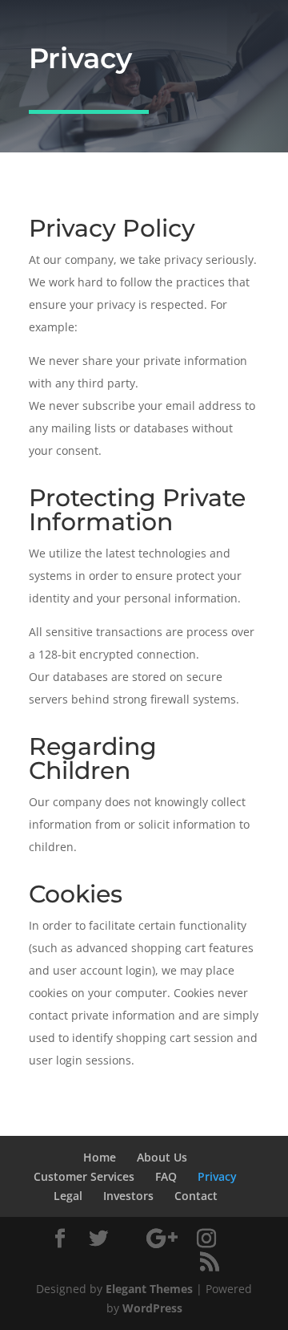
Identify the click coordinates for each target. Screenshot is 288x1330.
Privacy (217, 1176)
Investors (128, 1195)
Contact (196, 1195)
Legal (68, 1195)
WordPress (152, 1308)
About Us (162, 1157)
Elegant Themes (149, 1288)
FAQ (166, 1176)
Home (99, 1157)
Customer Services (84, 1176)
